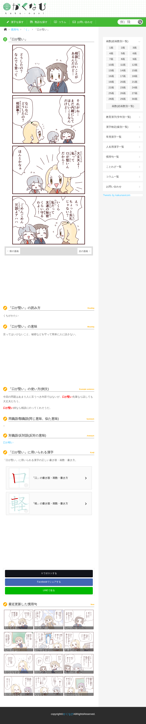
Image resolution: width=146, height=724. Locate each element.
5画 (123, 53)
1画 (111, 47)
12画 (134, 64)
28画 (111, 98)
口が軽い (8, 442)
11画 (122, 64)
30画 (134, 98)
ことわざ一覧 (113, 166)
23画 (123, 87)
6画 (135, 53)
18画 (134, 76)
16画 (111, 76)
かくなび (68, 714)
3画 (135, 47)
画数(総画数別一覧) (123, 106)
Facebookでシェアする (49, 582)
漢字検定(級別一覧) (117, 126)
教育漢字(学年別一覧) (118, 117)
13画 (111, 70)
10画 (111, 64)
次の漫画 (83, 251)
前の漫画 (14, 251)
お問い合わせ (113, 186)
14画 (123, 70)
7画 (111, 59)
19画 (111, 81)
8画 (123, 59)
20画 (123, 81)
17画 (123, 76)
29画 (123, 98)
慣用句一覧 (112, 156)
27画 (134, 93)
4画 (111, 53)
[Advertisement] (48, 279)
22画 (111, 87)
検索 (140, 22)
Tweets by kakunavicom (116, 195)
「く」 (26, 29)
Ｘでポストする (49, 573)
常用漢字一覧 (113, 136)
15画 (134, 70)
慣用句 (15, 29)
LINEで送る (49, 590)
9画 (135, 59)
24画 (134, 87)
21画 (134, 81)
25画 (111, 93)
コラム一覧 (112, 176)
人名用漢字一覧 (115, 146)
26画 (123, 93)
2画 (123, 47)
